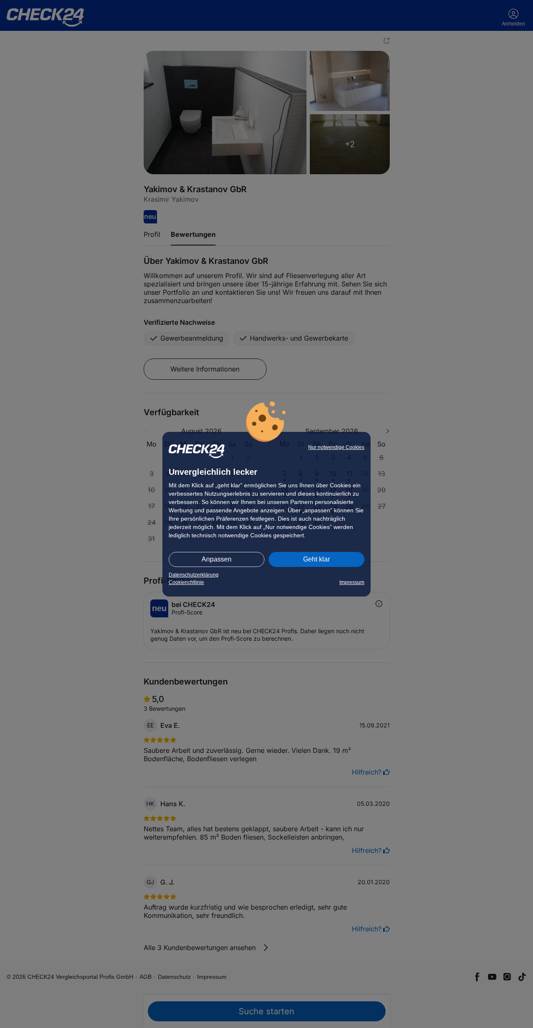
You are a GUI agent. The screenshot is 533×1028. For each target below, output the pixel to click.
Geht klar (316, 559)
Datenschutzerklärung (194, 575)
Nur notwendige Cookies (336, 447)
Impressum (351, 582)
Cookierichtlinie (186, 582)
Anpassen (217, 559)
